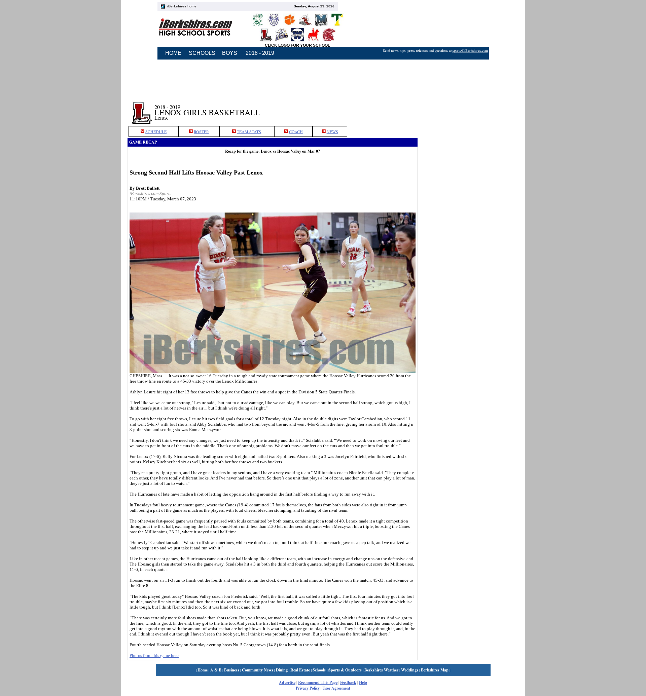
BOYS (229, 53)
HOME (173, 53)
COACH (296, 131)
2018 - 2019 (260, 53)
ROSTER (201, 131)
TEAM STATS (249, 131)
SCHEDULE (156, 131)
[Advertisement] (468, 78)
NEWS (332, 131)
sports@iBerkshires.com (470, 50)
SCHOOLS (202, 53)
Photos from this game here (154, 655)
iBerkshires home (181, 6)
